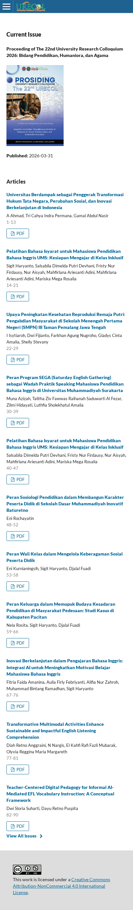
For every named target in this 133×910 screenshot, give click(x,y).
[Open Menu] (6, 6)
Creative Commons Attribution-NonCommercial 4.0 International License (61, 886)
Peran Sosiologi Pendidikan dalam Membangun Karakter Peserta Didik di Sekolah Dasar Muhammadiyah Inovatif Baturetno (65, 503)
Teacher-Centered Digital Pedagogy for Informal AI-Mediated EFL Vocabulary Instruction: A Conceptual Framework (60, 793)
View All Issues (21, 835)
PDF (20, 233)
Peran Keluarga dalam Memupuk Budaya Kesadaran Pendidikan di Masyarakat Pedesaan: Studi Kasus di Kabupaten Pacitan (60, 610)
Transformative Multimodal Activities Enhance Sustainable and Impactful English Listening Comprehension (55, 730)
